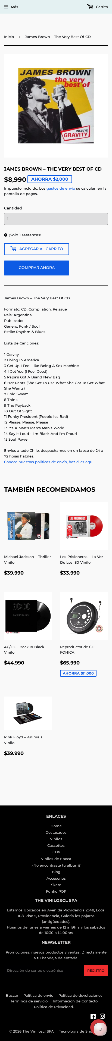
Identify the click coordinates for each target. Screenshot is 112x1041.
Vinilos (56, 839)
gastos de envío (60, 188)
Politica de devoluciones (80, 995)
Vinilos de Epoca (56, 859)
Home (56, 826)
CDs (56, 852)
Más (14, 7)
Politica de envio (38, 995)
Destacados (56, 832)
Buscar (12, 995)
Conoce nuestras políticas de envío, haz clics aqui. (49, 462)
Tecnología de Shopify (79, 1031)
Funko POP (56, 891)
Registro (95, 970)
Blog (56, 872)
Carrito (101, 7)
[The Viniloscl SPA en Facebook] (93, 1017)
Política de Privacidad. (54, 1007)
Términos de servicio (29, 1001)
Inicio (9, 37)
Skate (56, 885)
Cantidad (13, 208)
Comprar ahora (37, 267)
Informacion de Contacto (75, 1001)
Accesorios (56, 878)
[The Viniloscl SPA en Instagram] (102, 1017)
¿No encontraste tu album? (56, 865)
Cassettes (56, 845)
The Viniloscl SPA (38, 1031)
